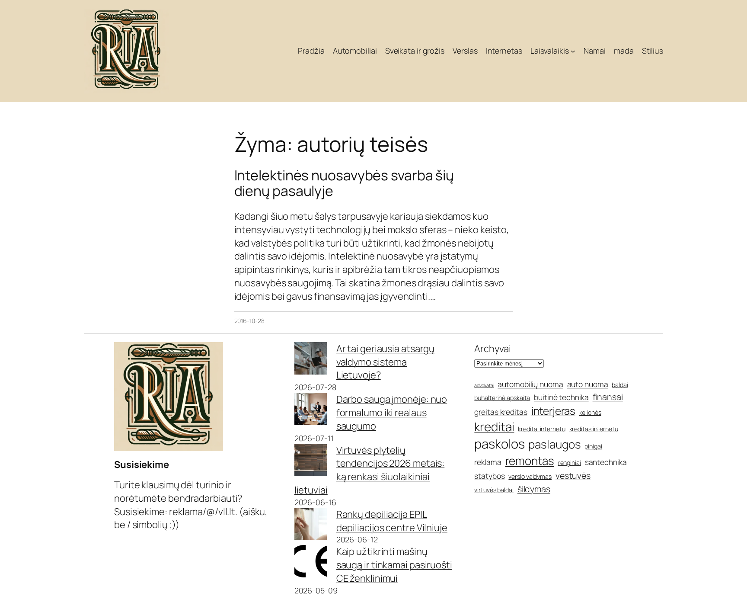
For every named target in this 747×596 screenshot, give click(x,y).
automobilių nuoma (530, 384)
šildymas (533, 489)
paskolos (499, 443)
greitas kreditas (500, 412)
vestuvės (573, 475)
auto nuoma (587, 384)
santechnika (606, 462)
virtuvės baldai (494, 490)
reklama (487, 462)
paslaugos (554, 444)
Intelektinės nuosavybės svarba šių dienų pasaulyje (344, 183)
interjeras (553, 411)
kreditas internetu (593, 429)
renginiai (569, 462)
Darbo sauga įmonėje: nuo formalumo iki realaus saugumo (391, 413)
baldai (620, 385)
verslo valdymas (530, 476)
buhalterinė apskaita (502, 398)
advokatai (484, 385)
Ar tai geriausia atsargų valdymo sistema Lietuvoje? (385, 362)
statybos (489, 476)
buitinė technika (561, 397)
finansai (608, 397)
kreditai (494, 426)
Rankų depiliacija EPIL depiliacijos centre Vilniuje (391, 521)
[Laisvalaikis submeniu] (573, 51)
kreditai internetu (541, 429)
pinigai (593, 446)
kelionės (590, 412)
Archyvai (492, 348)
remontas (529, 460)
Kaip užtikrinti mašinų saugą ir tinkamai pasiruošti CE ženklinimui (394, 565)
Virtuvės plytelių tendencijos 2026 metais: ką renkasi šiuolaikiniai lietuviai (369, 470)
